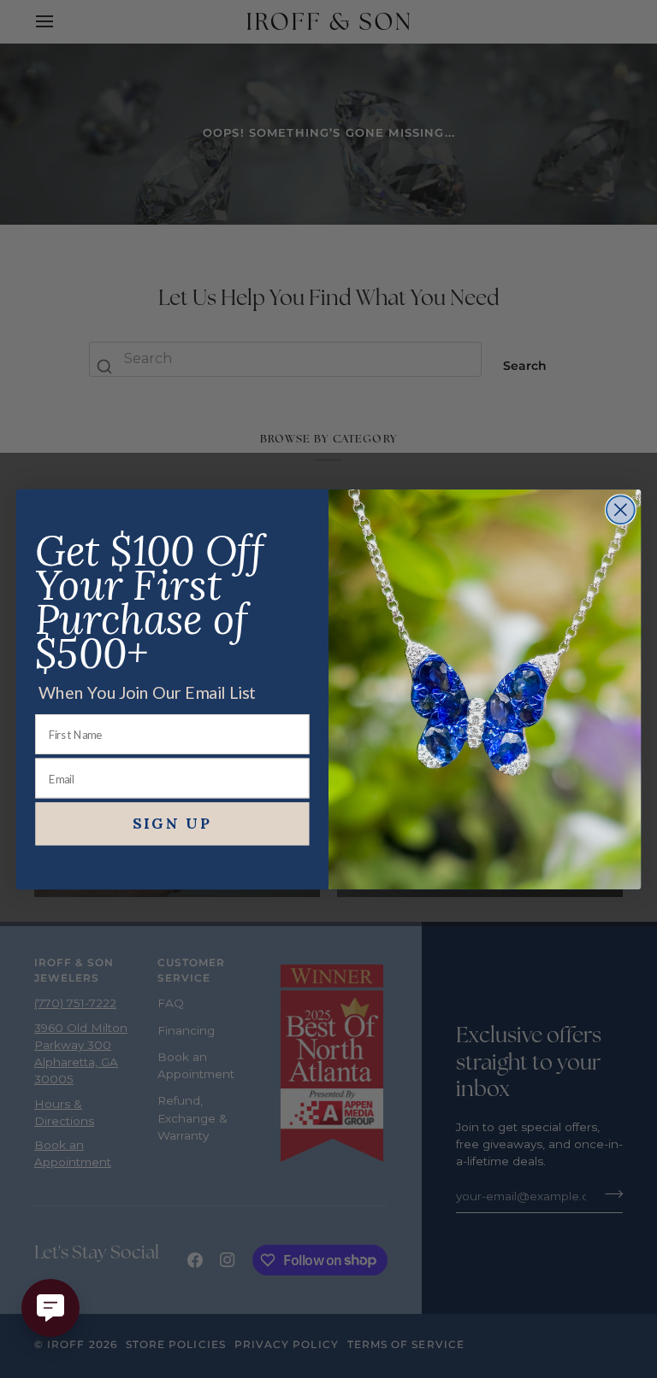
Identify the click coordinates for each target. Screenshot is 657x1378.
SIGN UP (173, 823)
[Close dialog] (621, 509)
